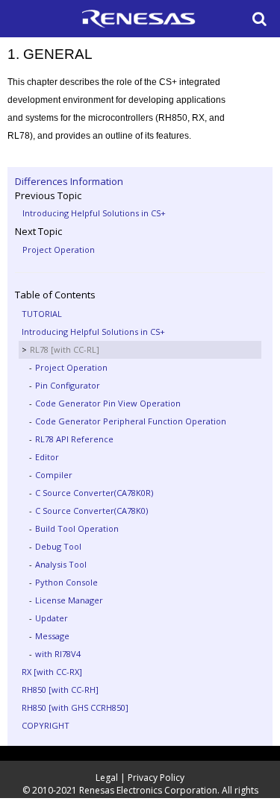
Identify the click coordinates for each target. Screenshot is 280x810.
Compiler (53, 474)
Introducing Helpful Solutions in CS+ (94, 213)
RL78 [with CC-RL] (64, 349)
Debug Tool (58, 546)
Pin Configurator (67, 385)
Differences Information (69, 181)
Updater (51, 618)
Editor (47, 456)
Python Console (66, 582)
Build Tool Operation (77, 528)
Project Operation (58, 249)
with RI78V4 (58, 653)
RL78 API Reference (74, 439)
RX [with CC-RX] (52, 671)
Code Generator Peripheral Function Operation (130, 421)
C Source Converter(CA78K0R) (94, 492)
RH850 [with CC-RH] (60, 689)
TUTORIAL (42, 313)
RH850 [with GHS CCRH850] (75, 707)
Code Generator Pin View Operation (108, 403)
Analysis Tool (61, 564)
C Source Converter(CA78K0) (91, 510)
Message (52, 635)
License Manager (69, 600)
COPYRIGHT (45, 725)
